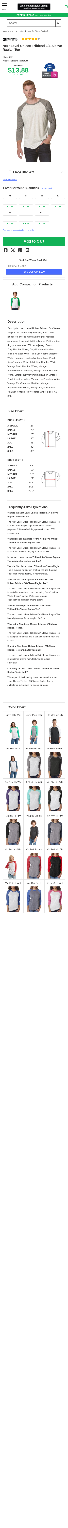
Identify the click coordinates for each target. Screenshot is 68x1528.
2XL (26, 213)
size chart (47, 188)
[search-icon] (58, 23)
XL (10, 213)
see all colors (10, 179)
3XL (42, 213)
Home (4, 31)
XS (10, 196)
